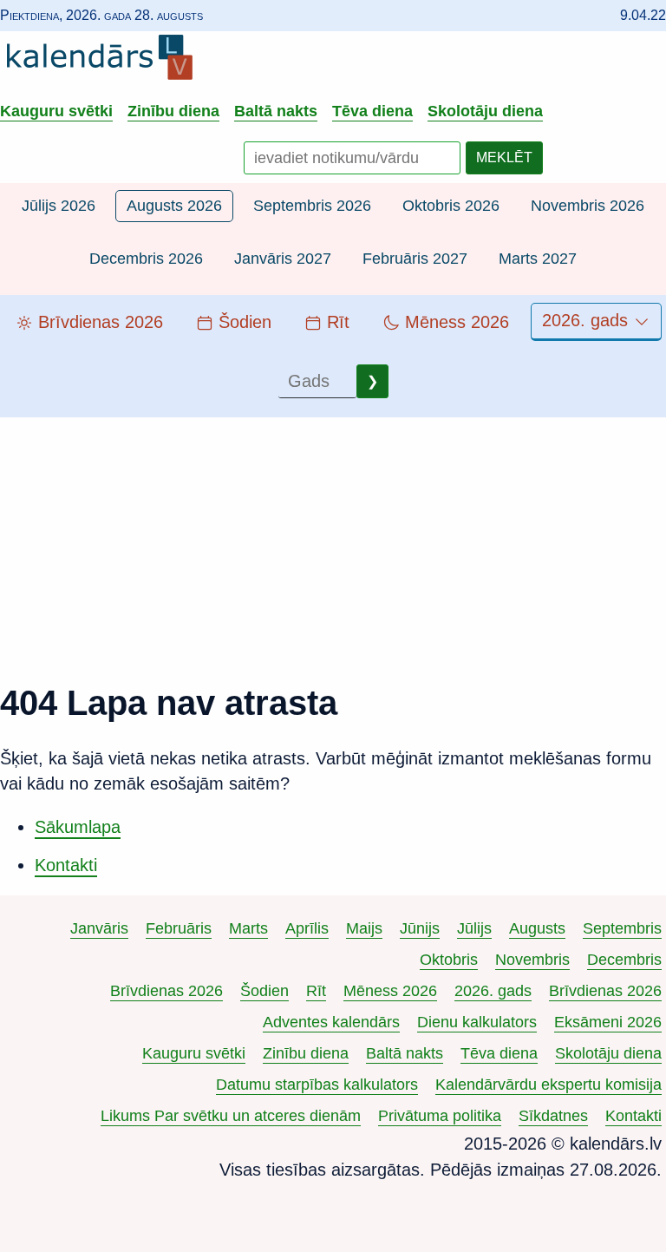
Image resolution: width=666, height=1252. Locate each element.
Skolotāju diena (485, 111)
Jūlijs (474, 928)
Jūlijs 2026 (58, 205)
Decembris (624, 959)
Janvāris (99, 928)
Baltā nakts (275, 111)
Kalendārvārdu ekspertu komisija (548, 1084)
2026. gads (587, 320)
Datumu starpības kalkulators (317, 1084)
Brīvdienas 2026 (166, 991)
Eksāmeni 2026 (608, 1022)
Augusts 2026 (174, 205)
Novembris (532, 959)
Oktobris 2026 (451, 205)
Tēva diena (372, 111)
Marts (248, 928)
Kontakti (66, 865)
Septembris (622, 928)
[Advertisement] (333, 538)
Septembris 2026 (312, 205)
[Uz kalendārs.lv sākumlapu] (104, 60)
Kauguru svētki (56, 111)
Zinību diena (173, 111)
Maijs (364, 928)
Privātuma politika (439, 1115)
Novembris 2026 (587, 205)
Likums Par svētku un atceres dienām (231, 1115)
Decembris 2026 (146, 258)
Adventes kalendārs (331, 1022)
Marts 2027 (538, 258)
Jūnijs (420, 928)
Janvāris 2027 (282, 258)
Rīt (316, 991)
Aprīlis (307, 928)
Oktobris (449, 959)
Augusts (537, 928)
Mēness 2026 (390, 991)
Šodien (264, 991)
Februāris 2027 (414, 258)
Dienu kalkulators (477, 1022)
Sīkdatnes (553, 1115)
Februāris (179, 928)
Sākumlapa (78, 826)
